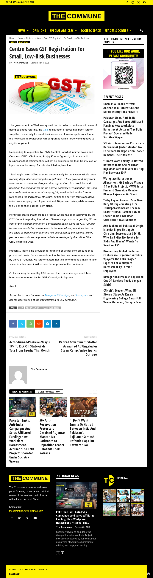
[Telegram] (47, 324)
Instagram (82, 295)
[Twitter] (21, 324)
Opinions (39, 30)
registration (32, 308)
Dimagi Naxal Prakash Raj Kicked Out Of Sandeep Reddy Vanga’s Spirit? (123, 281)
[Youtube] (144, 2)
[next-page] (95, 392)
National (30, 38)
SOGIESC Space (91, 30)
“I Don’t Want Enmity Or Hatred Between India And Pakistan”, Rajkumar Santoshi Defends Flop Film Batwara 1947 (83, 432)
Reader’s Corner (116, 30)
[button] (141, 30)
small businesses (51, 308)
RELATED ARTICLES (22, 391)
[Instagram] (132, 2)
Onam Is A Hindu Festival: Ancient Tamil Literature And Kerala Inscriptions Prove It (121, 108)
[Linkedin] (56, 324)
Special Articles (62, 30)
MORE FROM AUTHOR (49, 391)
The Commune (20, 62)
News (21, 30)
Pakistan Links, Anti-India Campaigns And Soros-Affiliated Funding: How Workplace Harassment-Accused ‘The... (75, 517)
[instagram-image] (109, 495)
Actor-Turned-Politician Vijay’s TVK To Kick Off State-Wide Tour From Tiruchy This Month (29, 346)
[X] (138, 2)
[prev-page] (90, 392)
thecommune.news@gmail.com (26, 510)
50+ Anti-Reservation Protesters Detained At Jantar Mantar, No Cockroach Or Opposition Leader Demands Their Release (52, 436)
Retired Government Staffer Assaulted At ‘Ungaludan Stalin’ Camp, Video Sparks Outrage (78, 348)
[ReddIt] (39, 324)
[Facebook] (127, 2)
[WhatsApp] (30, 324)
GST (45, 129)
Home (11, 38)
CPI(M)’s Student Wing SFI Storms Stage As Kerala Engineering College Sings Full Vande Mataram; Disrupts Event (123, 296)
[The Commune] (76, 16)
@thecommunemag (123, 477)
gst (21, 308)
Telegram (50, 295)
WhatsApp (63, 295)
